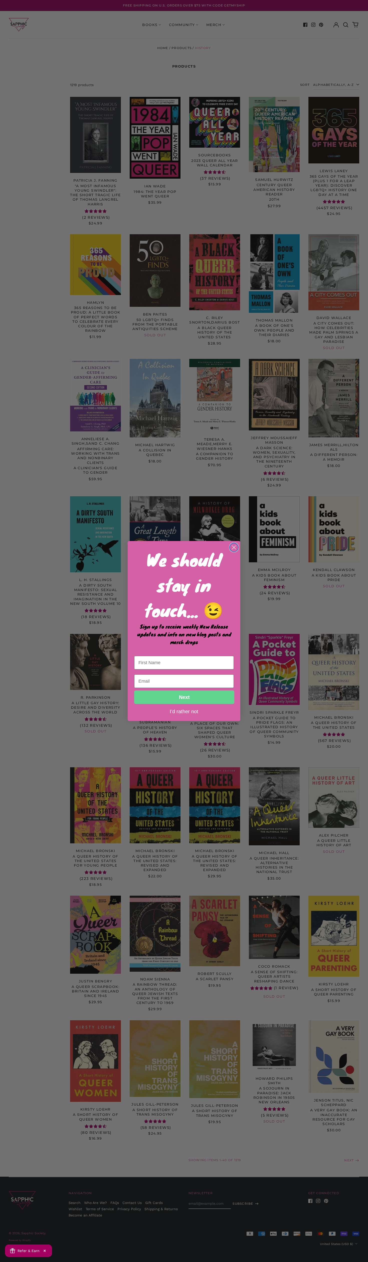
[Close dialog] (234, 547)
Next (184, 697)
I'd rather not (184, 711)
